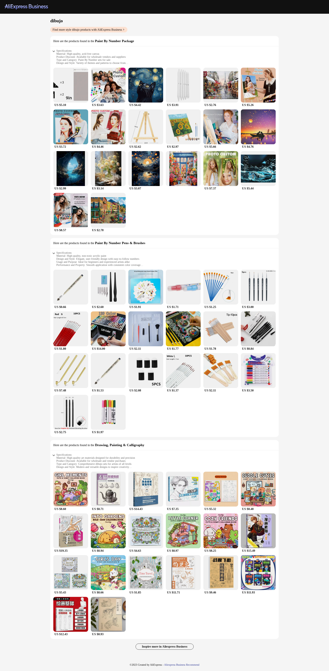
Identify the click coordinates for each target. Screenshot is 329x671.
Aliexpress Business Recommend (181, 664)
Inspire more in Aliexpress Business (164, 646)
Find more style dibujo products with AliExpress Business (87, 29)
